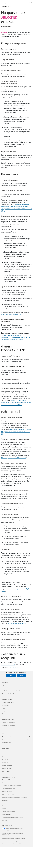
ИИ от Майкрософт (6, 751)
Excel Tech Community (8, 665)
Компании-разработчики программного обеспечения (14, 797)
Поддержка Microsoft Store (8, 708)
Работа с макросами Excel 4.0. (11, 314)
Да (11, 676)
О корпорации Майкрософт (8, 811)
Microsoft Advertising (7, 765)
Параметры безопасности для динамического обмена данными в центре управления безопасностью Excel (15, 337)
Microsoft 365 (5, 688)
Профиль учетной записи (8, 702)
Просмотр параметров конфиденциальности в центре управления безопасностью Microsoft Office (16, 402)
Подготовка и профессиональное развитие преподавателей (16, 736)
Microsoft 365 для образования (9, 731)
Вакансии (4, 808)
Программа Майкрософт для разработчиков (12, 779)
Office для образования (7, 734)
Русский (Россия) (8, 825)
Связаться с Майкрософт (8, 838)
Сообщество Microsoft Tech (8, 788)
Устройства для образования (8, 725)
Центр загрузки (5, 705)
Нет (21, 676)
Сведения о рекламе (7, 844)
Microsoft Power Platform (7, 794)
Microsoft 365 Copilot (7, 768)
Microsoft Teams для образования (10, 728)
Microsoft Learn (5, 782)
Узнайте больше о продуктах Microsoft (11, 691)
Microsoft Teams (6, 771)
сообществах (14, 667)
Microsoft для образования (8, 722)
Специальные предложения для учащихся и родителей (15, 739)
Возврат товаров (6, 711)
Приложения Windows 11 (8, 693)
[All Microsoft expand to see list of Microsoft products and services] (2, 2)
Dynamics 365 (5, 759)
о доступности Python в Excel (16, 623)
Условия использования (7, 841)
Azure (3, 757)
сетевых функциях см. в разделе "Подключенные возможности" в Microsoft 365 (16, 432)
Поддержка (5, 6)
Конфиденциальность (20, 838)
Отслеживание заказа (7, 713)
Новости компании (6, 814)
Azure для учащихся (6, 742)
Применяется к (7, 26)
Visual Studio (5, 800)
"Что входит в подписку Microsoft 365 (13, 458)
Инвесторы (4, 820)
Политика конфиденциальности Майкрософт (12, 817)
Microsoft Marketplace (7, 791)
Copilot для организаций (7, 685)
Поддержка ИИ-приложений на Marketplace (12, 785)
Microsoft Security (6, 754)
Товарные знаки (18, 841)
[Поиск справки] (6, 2)
